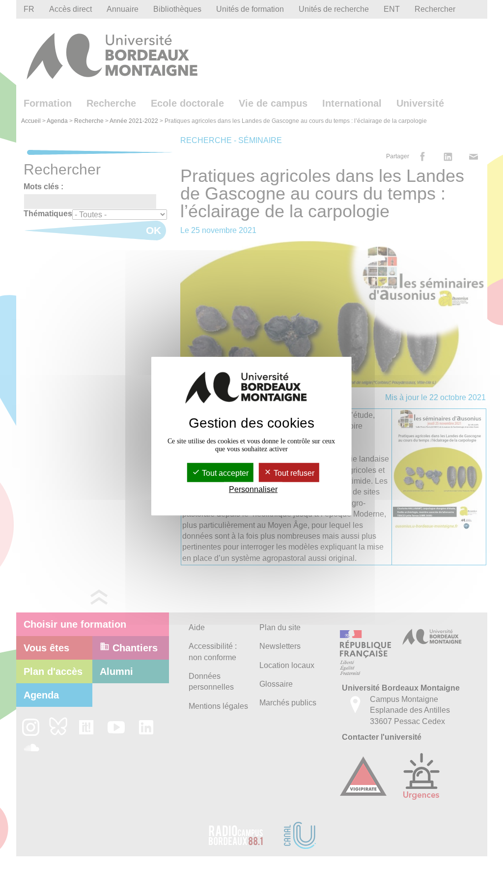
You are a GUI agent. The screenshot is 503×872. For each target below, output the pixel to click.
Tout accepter (224, 473)
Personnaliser (253, 489)
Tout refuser (293, 473)
